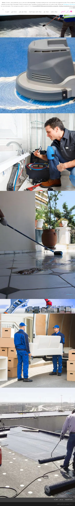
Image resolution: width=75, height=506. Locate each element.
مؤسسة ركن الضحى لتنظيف (63, 504)
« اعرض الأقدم (69, 108)
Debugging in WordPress (69, 4)
